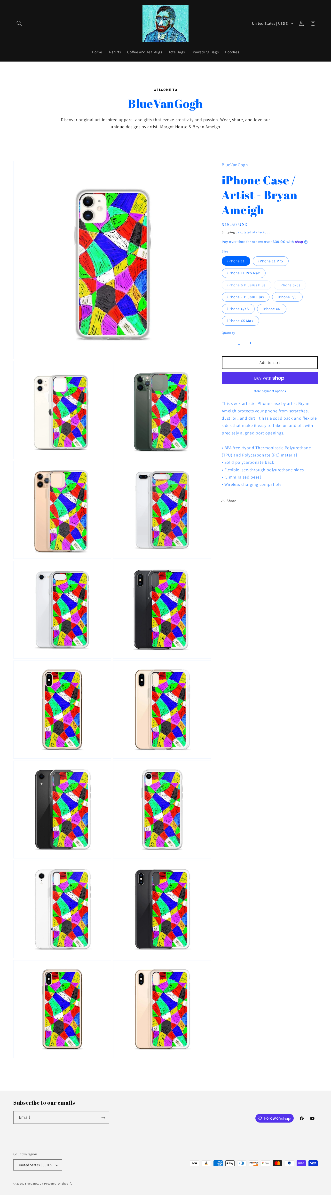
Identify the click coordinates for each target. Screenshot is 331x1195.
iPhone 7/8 (287, 296)
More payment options (270, 391)
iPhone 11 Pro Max (243, 272)
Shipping (228, 232)
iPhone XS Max (240, 320)
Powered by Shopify (58, 1183)
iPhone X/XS (238, 308)
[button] (19, 23)
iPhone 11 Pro (270, 261)
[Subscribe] (103, 1117)
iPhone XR (272, 308)
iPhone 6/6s (292, 286)
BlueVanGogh (33, 1183)
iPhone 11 (236, 261)
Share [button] (231, 500)
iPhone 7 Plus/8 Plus (245, 296)
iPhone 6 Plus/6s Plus (249, 286)
